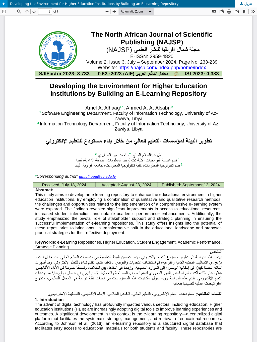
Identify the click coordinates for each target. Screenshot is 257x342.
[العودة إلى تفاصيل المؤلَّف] (4, 4)
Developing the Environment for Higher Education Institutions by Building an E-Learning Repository (94, 3)
